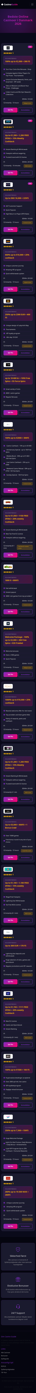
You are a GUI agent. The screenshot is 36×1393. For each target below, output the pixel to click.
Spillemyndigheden (7, 1369)
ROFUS (3, 1366)
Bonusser (4, 1356)
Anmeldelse (25, 110)
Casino (10, 4)
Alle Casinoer (5, 1353)
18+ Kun (4, 1372)
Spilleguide (5, 1359)
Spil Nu (10, 110)
